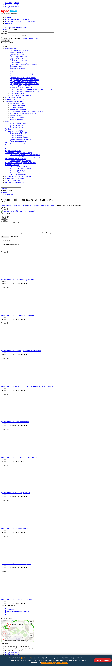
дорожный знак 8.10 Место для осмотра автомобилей (21, 351)
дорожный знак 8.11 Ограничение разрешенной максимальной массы (27, 386)
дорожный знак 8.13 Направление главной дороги (19, 457)
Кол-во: (3, 227)
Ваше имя (4, 31)
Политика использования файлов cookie (20, 613)
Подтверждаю (102, 660)
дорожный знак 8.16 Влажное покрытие (16, 564)
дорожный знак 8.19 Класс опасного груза (16, 599)
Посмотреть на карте (13, 654)
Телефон (4, 33)
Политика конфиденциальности (17, 611)
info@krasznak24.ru (12, 7)
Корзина (4, 192)
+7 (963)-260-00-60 (22, 27)
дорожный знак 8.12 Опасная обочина (15, 422)
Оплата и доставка (12, 3)
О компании (9, 609)
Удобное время (6, 36)
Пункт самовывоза (12, 5)
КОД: (3, 217)
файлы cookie (26, 658)
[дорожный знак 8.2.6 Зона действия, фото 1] (18, 211)
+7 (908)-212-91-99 (8, 27)
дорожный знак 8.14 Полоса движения (15, 493)
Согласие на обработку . (21, 38)
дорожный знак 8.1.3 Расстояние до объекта (17, 280)
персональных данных (29, 38)
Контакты (4, 29)
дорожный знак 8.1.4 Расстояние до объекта (17, 315)
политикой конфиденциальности (54, 663)
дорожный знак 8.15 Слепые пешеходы (15, 528)
